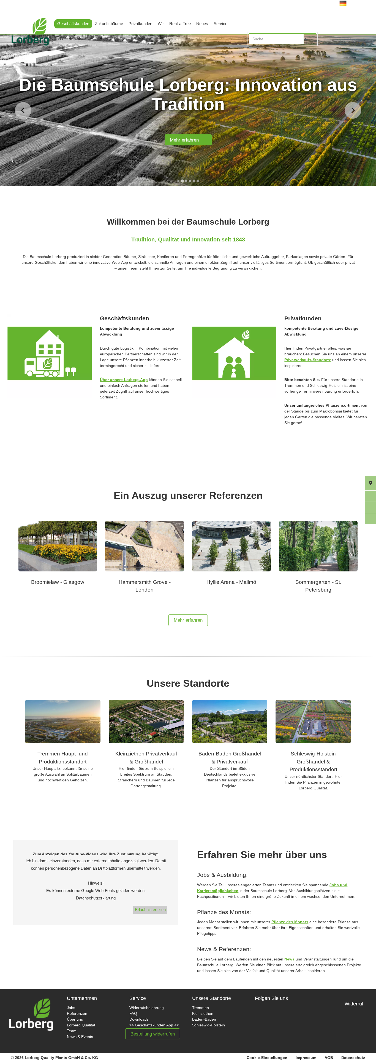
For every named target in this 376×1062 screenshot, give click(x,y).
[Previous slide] (23, 110)
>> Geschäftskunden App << (154, 1025)
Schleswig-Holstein (208, 1025)
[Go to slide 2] (182, 180)
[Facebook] (264, 1016)
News (289, 959)
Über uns (75, 1019)
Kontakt (75, 38)
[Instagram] (282, 1016)
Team (72, 1031)
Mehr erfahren (186, 140)
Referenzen (77, 1013)
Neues (202, 23)
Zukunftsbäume (109, 23)
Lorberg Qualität (81, 1025)
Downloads (139, 1019)
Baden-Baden (204, 1019)
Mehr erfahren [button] (188, 620)
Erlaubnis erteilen (150, 909)
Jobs (58, 38)
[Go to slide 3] (186, 181)
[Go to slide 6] (198, 181)
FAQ (133, 1013)
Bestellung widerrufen (152, 1034)
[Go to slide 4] (190, 181)
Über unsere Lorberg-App (124, 379)
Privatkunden (140, 23)
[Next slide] (353, 110)
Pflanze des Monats (289, 922)
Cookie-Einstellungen (267, 1057)
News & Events (80, 1036)
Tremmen (200, 1007)
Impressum (306, 1057)
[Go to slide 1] (178, 181)
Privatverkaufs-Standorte (307, 360)
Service (220, 23)
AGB (329, 1057)
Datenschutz (353, 1057)
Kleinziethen (202, 1013)
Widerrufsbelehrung (146, 1007)
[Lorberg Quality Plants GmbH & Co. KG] (26, 38)
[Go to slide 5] (194, 181)
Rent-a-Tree (180, 23)
